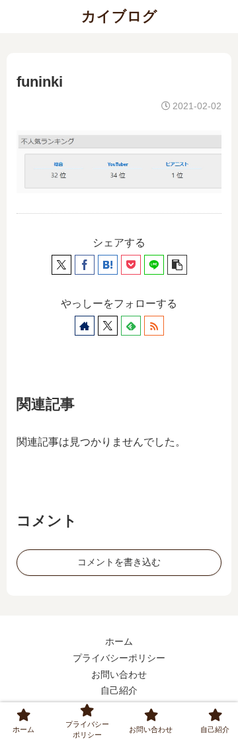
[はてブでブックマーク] (108, 265)
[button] (177, 265)
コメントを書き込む (119, 562)
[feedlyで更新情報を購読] (131, 326)
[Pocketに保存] (131, 265)
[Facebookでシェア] (85, 265)
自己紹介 (119, 690)
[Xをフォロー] (108, 326)
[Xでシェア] (61, 265)
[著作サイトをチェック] (85, 326)
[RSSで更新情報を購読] (154, 326)
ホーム (119, 641)
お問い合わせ (119, 674)
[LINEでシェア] (154, 265)
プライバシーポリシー (119, 658)
